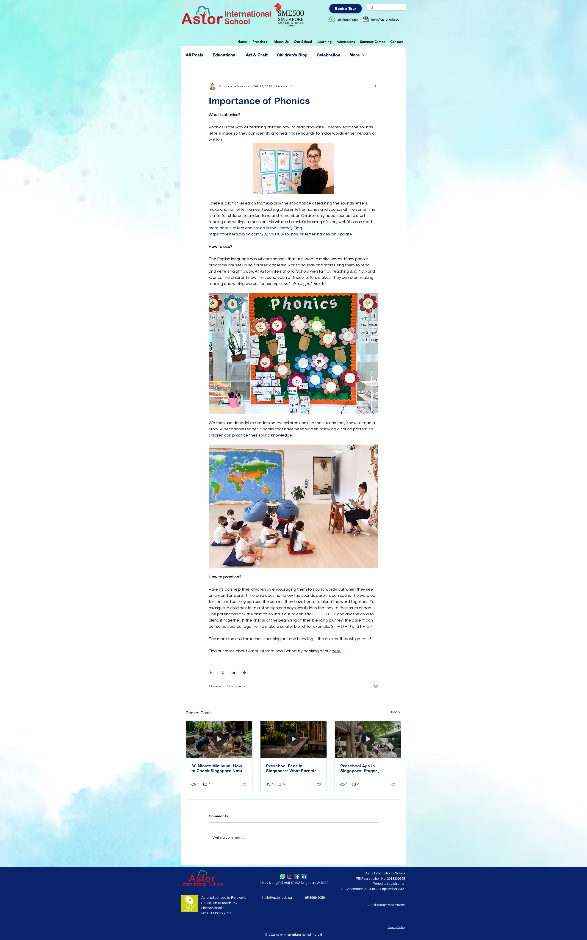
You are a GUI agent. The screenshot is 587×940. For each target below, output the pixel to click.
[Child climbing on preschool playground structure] (293, 739)
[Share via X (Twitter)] (222, 672)
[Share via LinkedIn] (233, 672)
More (354, 55)
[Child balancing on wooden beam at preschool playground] (368, 739)
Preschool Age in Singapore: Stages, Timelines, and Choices (364, 768)
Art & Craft (257, 55)
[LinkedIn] (304, 876)
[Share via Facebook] (211, 672)
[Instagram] (289, 876)
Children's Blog (292, 55)
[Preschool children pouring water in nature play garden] (219, 739)
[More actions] (375, 86)
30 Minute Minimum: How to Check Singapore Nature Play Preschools (218, 768)
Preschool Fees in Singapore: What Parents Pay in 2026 (291, 768)
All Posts (194, 55)
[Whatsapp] (282, 876)
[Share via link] (244, 672)
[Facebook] (296, 876)
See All (396, 712)
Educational (225, 55)
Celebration (328, 55)
